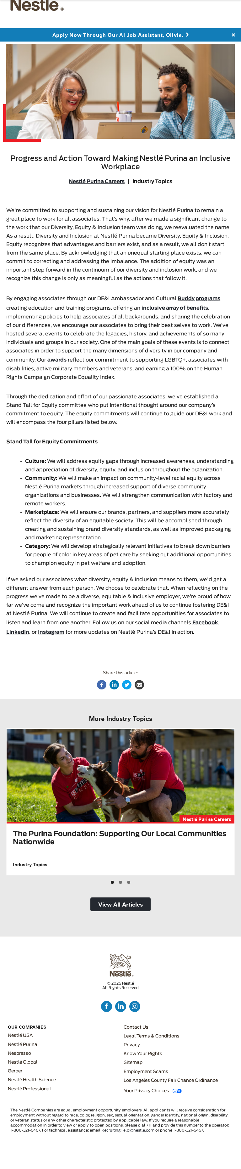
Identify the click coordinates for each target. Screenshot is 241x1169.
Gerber (15, 1071)
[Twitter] (126, 684)
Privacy (132, 1045)
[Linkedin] (114, 684)
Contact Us (136, 1027)
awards (57, 360)
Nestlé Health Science (32, 1080)
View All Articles (120, 904)
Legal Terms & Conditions (151, 1036)
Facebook (205, 622)
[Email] (139, 684)
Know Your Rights (143, 1054)
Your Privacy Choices (146, 1091)
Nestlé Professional (29, 1089)
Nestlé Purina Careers (97, 181)
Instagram (51, 632)
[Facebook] (101, 684)
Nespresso (19, 1053)
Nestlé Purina (22, 1045)
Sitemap (133, 1062)
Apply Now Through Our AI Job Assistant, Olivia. (118, 37)
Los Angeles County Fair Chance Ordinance (171, 1080)
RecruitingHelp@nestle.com (127, 1130)
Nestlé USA (20, 1035)
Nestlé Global (22, 1062)
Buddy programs (199, 298)
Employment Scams (146, 1072)
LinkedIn (17, 632)
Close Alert (233, 37)
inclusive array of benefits (175, 308)
